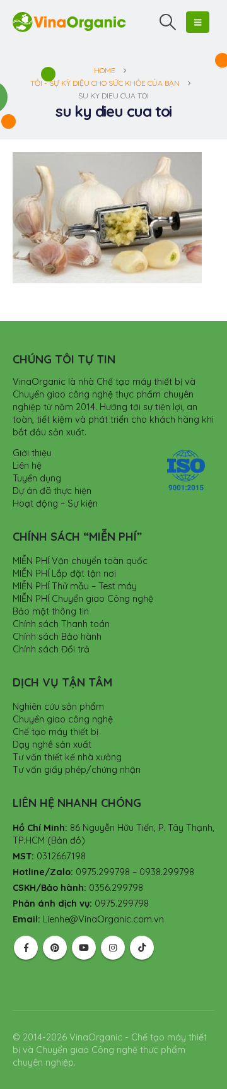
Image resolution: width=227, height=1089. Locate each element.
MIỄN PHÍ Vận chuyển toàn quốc (80, 561)
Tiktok (142, 948)
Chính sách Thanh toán (61, 624)
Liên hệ (27, 465)
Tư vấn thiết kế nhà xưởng (67, 757)
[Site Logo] (69, 22)
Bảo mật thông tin (51, 611)
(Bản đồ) (66, 840)
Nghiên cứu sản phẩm (58, 706)
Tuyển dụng (37, 478)
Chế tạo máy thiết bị (55, 732)
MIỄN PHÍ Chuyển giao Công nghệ (83, 598)
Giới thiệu (32, 453)
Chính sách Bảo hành (57, 636)
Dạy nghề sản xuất (52, 744)
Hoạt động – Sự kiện (55, 503)
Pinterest (55, 948)
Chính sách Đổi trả (51, 649)
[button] (168, 22)
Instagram (113, 948)
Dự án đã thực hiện (52, 491)
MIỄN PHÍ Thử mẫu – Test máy (75, 586)
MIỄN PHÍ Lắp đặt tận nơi (64, 573)
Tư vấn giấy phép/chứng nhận (77, 769)
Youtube (84, 948)
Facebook (26, 948)
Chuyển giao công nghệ (63, 719)
